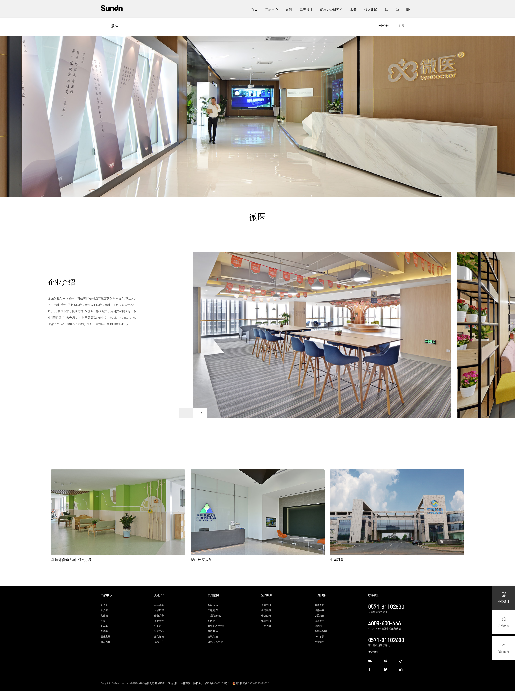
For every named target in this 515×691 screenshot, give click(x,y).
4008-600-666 (384, 623)
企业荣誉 (159, 615)
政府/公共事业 (215, 641)
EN (408, 9)
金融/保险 (213, 605)
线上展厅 (319, 620)
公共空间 (266, 625)
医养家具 (105, 636)
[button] (186, 413)
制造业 (211, 620)
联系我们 (319, 625)
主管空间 (266, 610)
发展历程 (159, 610)
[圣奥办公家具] (112, 8)
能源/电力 (213, 631)
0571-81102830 (386, 606)
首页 (254, 9)
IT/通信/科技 (214, 615)
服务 (353, 9)
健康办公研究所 (331, 9)
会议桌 (104, 625)
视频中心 (159, 641)
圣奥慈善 (159, 620)
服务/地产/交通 (216, 625)
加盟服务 (319, 615)
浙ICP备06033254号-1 (217, 683)
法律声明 (185, 683)
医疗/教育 (213, 610)
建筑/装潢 (213, 636)
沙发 (103, 620)
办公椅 (104, 610)
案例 (289, 9)
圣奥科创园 (321, 631)
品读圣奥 (159, 605)
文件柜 (104, 615)
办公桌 (104, 605)
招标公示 (319, 610)
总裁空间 (266, 605)
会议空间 (266, 615)
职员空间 (266, 620)
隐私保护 (198, 683)
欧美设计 (306, 9)
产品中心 (271, 9)
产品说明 (319, 641)
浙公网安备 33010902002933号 (252, 683)
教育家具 (105, 641)
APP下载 (319, 636)
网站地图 (173, 683)
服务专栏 (319, 605)
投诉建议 (370, 9)
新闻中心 (159, 631)
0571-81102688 (386, 639)
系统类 (104, 631)
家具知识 (159, 636)
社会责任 (159, 625)
